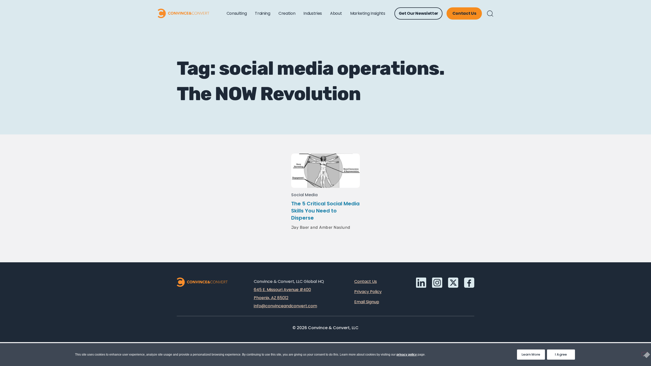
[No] (644, 354)
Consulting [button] (237, 13)
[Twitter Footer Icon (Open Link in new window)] (453, 283)
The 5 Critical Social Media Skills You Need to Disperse (325, 210)
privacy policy (406, 354)
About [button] (336, 13)
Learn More (533, 353)
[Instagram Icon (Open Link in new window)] (437, 283)
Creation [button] (286, 13)
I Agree (561, 354)
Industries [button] (312, 13)
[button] (490, 13)
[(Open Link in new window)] (469, 283)
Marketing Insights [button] (367, 13)
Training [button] (262, 13)
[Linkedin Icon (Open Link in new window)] (421, 283)
